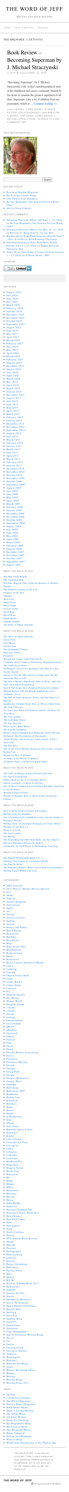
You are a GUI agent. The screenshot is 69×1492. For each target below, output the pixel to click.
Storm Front (10, 646)
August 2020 (13, 369)
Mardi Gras (12, 1171)
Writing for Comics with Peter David (23, 658)
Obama (10, 1241)
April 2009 (12, 500)
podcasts (11, 1257)
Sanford (10, 1289)
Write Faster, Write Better (17, 726)
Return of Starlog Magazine (22, 192)
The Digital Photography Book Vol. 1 (23, 857)
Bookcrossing (14, 953)
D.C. (9, 991)
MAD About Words (17, 1407)
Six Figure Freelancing (15, 776)
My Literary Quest (17, 1426)
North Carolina (15, 1232)
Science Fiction (48, 119)
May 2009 (12, 497)
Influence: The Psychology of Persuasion (25, 735)
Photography (13, 1251)
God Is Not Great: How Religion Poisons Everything (31, 687)
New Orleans (13, 1216)
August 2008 (13, 526)
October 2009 (14, 481)
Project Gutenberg (17, 1264)
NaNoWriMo (13, 1203)
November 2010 (15, 471)
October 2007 (14, 558)
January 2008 (14, 548)
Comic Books (34, 109)
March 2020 (13, 378)
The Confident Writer (14, 719)
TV (8, 1341)
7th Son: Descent (12, 723)
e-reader (11, 1010)
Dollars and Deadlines (19, 1436)
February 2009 (14, 507)
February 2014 (14, 442)
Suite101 (11, 1321)
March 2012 (13, 449)
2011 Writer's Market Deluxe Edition (28, 888)
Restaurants (13, 1286)
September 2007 (15, 561)
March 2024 (13, 356)
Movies (10, 1196)
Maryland (12, 1174)
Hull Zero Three (12, 652)
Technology (13, 1325)
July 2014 (12, 436)
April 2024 (12, 353)
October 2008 (14, 519)
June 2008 (12, 532)
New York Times (15, 1219)
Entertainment (14, 1020)
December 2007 (15, 552)
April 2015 (12, 410)
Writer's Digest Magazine (21, 1404)
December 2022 (15, 365)
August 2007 (13, 564)
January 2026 (14, 311)
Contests (11, 988)
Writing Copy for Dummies (18, 813)
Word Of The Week (17, 1363)
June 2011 (12, 452)
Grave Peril (9, 639)
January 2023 (14, 362)
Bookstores (12, 959)
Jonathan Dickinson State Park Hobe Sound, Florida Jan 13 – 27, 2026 (32, 244)
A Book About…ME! (37, 255)
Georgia (11, 1068)
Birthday (11, 936)
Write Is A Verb (12, 830)
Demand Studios (15, 994)
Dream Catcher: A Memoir (17, 755)
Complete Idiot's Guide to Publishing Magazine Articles (33, 662)
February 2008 (14, 545)
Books (20, 109)
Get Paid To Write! (13, 864)
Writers (10, 1373)
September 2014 (15, 430)
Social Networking (17, 1302)
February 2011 (14, 462)
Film (9, 1042)
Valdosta (11, 1353)
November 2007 (15, 555)
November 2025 (15, 317)
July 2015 (12, 401)
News (9, 1222)
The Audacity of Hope (15, 665)
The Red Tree (10, 745)
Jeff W (14, 73)
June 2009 (12, 494)
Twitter (10, 1344)
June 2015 (12, 404)
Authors (11, 920)
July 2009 (12, 491)
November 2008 (15, 516)
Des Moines (13, 997)
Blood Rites (10, 615)
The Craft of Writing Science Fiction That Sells (28, 773)
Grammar (11, 1084)
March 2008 (13, 542)
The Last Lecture (12, 833)
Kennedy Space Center (19, 1129)
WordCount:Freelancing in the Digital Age (31, 1442)
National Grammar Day (19, 1209)
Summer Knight (12, 621)
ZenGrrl (10, 1394)
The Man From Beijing (15, 576)
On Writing (9, 836)
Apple (9, 908)
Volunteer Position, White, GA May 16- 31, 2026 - (35, 229)
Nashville (12, 1206)
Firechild (8, 655)
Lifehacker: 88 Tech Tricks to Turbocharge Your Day (31, 846)
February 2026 (14, 308)
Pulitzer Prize (14, 1270)
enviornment (13, 1023)
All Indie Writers (16, 1417)
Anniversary (13, 904)
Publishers (12, 1267)
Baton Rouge (14, 930)
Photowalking (14, 1254)
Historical (12, 1100)
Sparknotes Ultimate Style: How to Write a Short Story (32, 703)
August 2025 (13, 327)
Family (10, 1036)
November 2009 (15, 478)
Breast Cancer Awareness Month (25, 962)
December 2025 (15, 314)
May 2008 (12, 535)
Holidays (11, 1103)
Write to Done (14, 1439)
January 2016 (14, 391)
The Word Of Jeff (34, 8)
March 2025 (13, 340)
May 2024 (12, 349)
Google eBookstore (17, 1078)
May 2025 (12, 333)
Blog (9, 943)
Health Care (13, 1097)
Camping (11, 969)
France (10, 1055)
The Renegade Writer (18, 1429)
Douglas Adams (15, 1004)
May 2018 (12, 382)
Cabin (9, 965)
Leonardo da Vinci (17, 1142)
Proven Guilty (11, 608)
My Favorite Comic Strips (21, 195)
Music (10, 1200)
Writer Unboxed (15, 1433)
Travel (10, 1337)
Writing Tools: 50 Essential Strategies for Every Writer (32, 823)
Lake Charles (14, 1139)
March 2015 (13, 414)
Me (8, 1177)
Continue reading (45, 103)
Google (10, 1074)
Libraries (11, 1151)
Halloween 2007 (15, 1090)
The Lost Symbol (12, 716)
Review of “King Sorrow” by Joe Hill (32, 232)
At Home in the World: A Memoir (21, 758)
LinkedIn (11, 1155)
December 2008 (15, 513)
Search (10, 1296)
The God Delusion (13, 707)
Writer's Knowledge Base (20, 1370)
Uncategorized (28, 112)
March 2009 (13, 503)
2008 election (14, 885)
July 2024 (12, 346)
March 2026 (13, 305)
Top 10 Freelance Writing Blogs (25, 1334)
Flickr (9, 1046)
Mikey (10, 1187)
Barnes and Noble (16, 927)
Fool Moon (9, 642)
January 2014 (14, 446)
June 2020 (12, 372)
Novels (10, 1235)
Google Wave (14, 1081)
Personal (11, 1248)
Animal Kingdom (16, 901)
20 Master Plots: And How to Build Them (25, 761)
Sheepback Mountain (18, 1299)
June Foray (12, 1126)
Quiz (9, 1273)
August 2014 (13, 433)
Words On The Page (17, 1420)
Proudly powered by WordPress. (48, 1483)
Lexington (12, 1145)
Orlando (11, 1244)
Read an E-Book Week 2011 (22, 1283)
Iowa (9, 1119)
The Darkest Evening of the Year (21, 589)
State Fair (12, 1315)
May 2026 (12, 301)
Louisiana (12, 1158)
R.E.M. (10, 1280)
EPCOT (10, 1026)
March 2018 (13, 388)
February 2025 (14, 343)
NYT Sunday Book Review (22, 1238)
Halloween (12, 1087)
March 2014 (13, 439)
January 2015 (14, 420)
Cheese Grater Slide (18, 975)
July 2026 (12, 295)
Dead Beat (9, 611)
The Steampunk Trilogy (16, 649)
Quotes (10, 1277)
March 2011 (13, 459)
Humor (10, 1113)
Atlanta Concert (15, 917)
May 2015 (12, 407)
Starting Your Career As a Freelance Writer (26, 861)
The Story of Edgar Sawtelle (18, 624)
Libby (9, 1148)
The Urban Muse (15, 1413)
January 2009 (14, 510)
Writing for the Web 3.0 (16, 826)
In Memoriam (14, 1116)
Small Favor (10, 602)
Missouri (11, 1193)
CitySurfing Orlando (18, 1397)
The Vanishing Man (14, 579)
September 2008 (15, 523)
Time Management (17, 1331)
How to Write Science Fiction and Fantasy (25, 810)
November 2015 (15, 394)
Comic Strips (14, 985)
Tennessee (12, 1328)
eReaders (11, 1029)
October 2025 (14, 321)
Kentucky (12, 1132)
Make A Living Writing (20, 1410)
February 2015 (14, 417)
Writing (10, 1376)
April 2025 (12, 337)
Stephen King (14, 1318)
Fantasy (10, 1039)
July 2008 (12, 529)
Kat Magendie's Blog (18, 1423)
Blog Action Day (16, 946)
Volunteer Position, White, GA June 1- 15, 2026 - (35, 220)
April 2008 (12, 539)
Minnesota (12, 1190)
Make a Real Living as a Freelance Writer (25, 779)
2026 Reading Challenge (43, 239)
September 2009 (15, 484)
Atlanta (10, 914)
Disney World (14, 1001)
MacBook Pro (14, 1161)
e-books (11, 1007)
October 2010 (14, 475)
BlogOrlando (13, 949)
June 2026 (12, 298)
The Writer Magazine (18, 1401)
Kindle (10, 1135)
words (9, 1366)
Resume (43, 28)
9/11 (9, 892)
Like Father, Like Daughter (22, 198)
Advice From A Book (18, 208)
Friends (10, 1065)
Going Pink (13, 1071)
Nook (9, 1228)
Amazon (11, 898)
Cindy (10, 978)
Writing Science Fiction (16, 792)
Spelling (11, 1312)
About (10, 895)
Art (8, 911)
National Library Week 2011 (23, 1212)
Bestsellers (12, 933)
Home (7, 28)
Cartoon (11, 972)
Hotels (10, 1110)
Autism (10, 924)
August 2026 (13, 292)
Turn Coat (9, 599)
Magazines (12, 1164)
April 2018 (12, 385)
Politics (10, 1260)
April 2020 (12, 375)
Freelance (12, 1058)
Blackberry (12, 940)
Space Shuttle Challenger (21, 1305)
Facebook (12, 1033)
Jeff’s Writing (24, 28)
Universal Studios (16, 1350)
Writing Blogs (14, 1379)
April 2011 (12, 455)
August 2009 (13, 487)
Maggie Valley (15, 1167)
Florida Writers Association (22, 1052)
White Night (10, 605)
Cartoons (27, 116)
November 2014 (15, 426)
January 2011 (14, 465)
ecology (11, 1017)
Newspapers (13, 1225)
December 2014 (15, 423)
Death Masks (10, 618)
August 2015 (13, 398)
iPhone (10, 1123)
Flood (9, 1049)
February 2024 (14, 359)
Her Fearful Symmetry (15, 729)
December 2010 (15, 468)
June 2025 (12, 330)
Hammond (12, 1094)
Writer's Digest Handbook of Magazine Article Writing (32, 732)
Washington (13, 1357)
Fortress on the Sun (14, 592)
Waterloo (11, 1360)
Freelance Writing (16, 1062)
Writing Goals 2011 (17, 1382)
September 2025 (15, 324)
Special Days (14, 1309)
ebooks (10, 1013)
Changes (8, 595)
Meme (9, 1180)
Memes (10, 1183)
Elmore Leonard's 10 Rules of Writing (23, 782)
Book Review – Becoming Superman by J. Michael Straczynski (34, 59)
